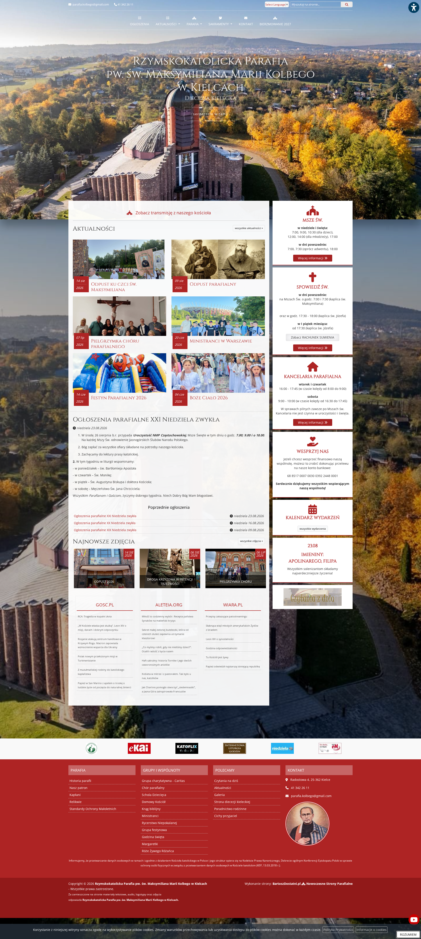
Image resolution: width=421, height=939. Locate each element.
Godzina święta (153, 837)
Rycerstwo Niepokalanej (159, 823)
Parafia (193, 24)
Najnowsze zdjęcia (104, 542)
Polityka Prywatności (338, 930)
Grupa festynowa (154, 830)
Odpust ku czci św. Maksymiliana (114, 287)
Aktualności (166, 24)
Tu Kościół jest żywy (217, 657)
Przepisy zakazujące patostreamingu (226, 616)
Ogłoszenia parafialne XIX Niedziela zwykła (105, 530)
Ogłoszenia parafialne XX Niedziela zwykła (105, 523)
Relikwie (76, 802)
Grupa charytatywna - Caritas (163, 781)
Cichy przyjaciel (225, 816)
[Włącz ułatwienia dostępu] (413, 7)
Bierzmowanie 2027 (275, 24)
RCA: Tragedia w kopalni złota (95, 616)
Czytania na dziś (226, 781)
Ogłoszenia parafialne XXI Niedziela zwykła (146, 420)
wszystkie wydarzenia (313, 528)
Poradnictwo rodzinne (230, 809)
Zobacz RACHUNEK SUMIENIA (312, 337)
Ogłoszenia (139, 24)
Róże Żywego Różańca (158, 851)
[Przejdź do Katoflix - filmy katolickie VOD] (139, 748)
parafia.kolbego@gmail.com (90, 4)
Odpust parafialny (213, 284)
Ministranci (150, 816)
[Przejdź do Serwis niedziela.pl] (234, 748)
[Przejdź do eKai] (91, 748)
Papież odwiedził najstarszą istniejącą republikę (233, 666)
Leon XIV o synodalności (220, 639)
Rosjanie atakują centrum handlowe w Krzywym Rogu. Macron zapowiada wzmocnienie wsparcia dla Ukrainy (99, 643)
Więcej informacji (311, 258)
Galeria (219, 795)
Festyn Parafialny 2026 (118, 398)
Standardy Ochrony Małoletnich (93, 809)
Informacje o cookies (372, 930)
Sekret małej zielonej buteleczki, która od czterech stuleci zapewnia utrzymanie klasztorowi (165, 634)
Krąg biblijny (151, 809)
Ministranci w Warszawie (221, 341)
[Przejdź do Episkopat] (330, 748)
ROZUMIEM (408, 934)
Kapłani (75, 795)
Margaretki (150, 844)
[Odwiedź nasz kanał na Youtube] (414, 919)
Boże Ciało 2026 (209, 398)
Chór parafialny (153, 788)
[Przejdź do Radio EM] (282, 748)
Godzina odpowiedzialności (221, 648)
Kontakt (246, 24)
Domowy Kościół (154, 802)
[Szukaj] (347, 4)
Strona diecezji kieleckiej (232, 802)
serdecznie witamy (210, 114)
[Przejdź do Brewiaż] (187, 748)
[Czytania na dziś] (313, 597)
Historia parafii (80, 781)
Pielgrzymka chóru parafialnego (115, 344)
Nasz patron (78, 788)
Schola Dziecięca (154, 795)
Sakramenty (219, 24)
